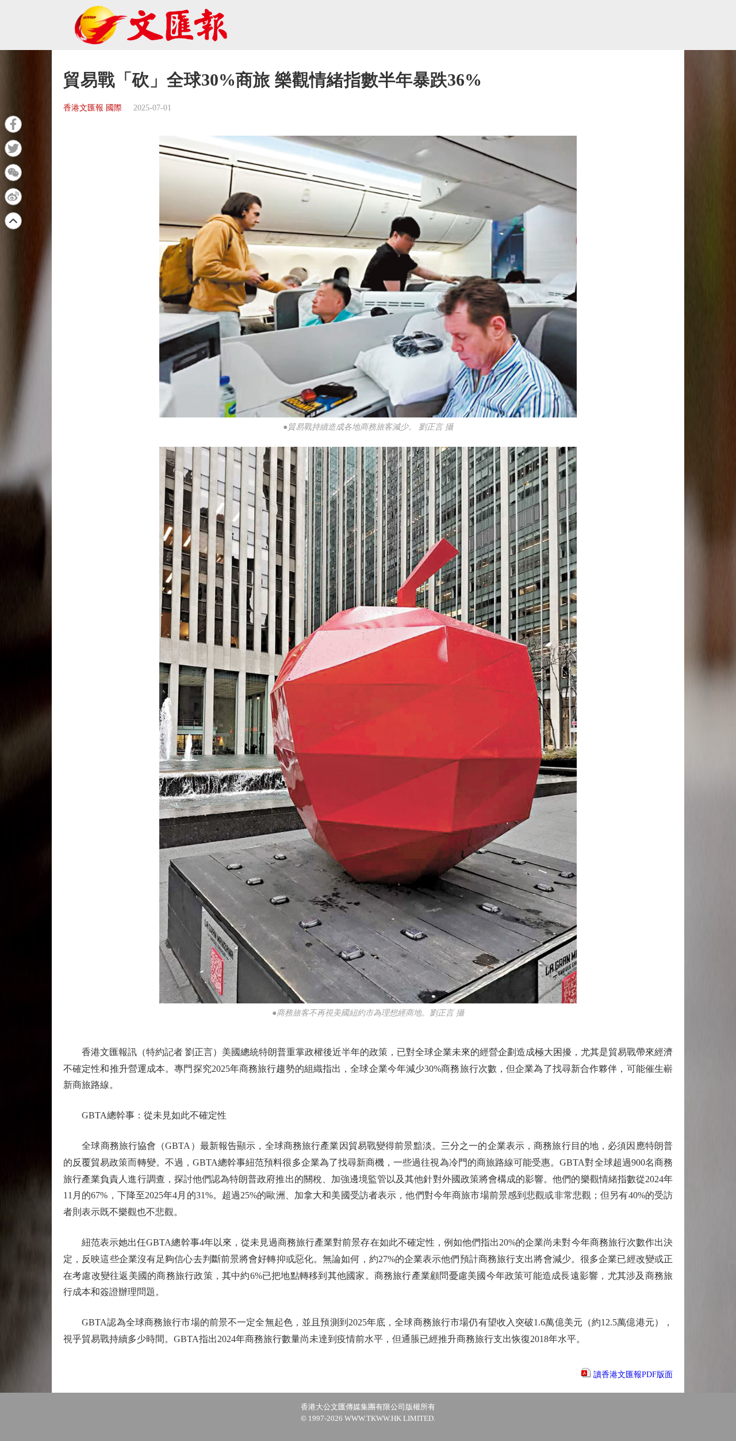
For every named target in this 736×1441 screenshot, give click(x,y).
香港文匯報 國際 (92, 108)
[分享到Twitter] (13, 148)
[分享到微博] (13, 196)
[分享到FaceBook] (13, 124)
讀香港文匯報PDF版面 (633, 1374)
